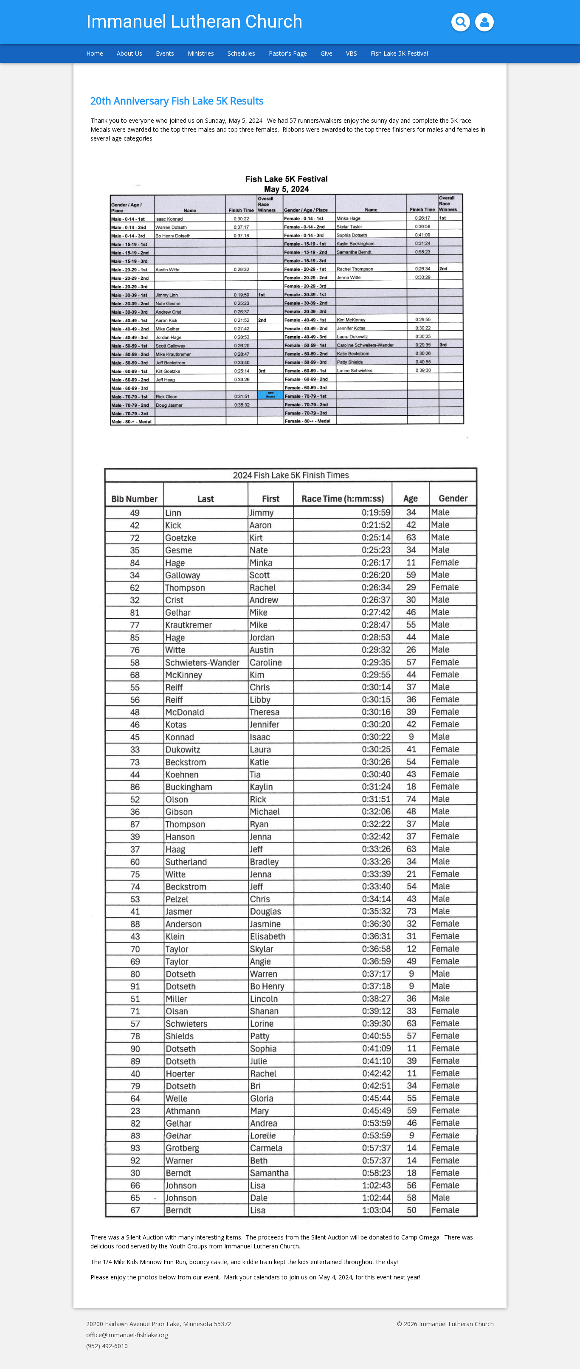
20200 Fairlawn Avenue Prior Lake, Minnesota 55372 (158, 1324)
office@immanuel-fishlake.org (127, 1335)
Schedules (241, 53)
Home (94, 53)
